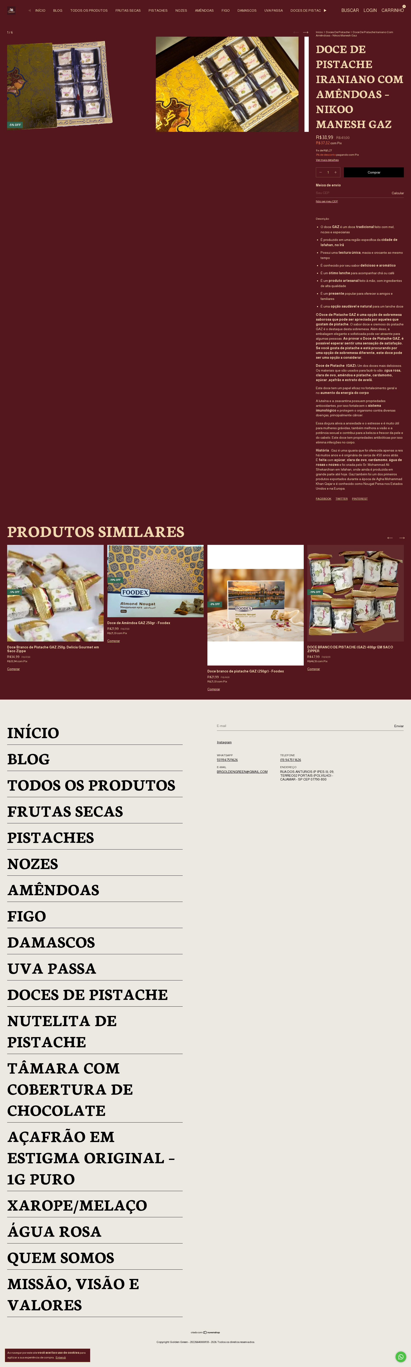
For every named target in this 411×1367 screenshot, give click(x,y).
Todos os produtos (89, 10)
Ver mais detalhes (327, 160)
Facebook (323, 498)
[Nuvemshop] (205, 1333)
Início (40, 10)
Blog (57, 10)
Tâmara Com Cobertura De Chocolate (70, 1088)
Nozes (181, 10)
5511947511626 (227, 760)
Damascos (247, 10)
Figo (226, 10)
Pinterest (360, 498)
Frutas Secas (128, 10)
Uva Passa (273, 10)
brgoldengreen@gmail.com (242, 772)
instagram (224, 742)
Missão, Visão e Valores (73, 1293)
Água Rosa (54, 1230)
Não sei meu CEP (327, 201)
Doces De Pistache (308, 10)
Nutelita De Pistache (62, 1030)
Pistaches (158, 10)
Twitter (342, 498)
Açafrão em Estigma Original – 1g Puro (91, 1156)
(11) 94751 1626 (290, 760)
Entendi (61, 1357)
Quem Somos (60, 1256)
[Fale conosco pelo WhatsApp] (401, 1357)
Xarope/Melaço (77, 1204)
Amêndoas (204, 10)
